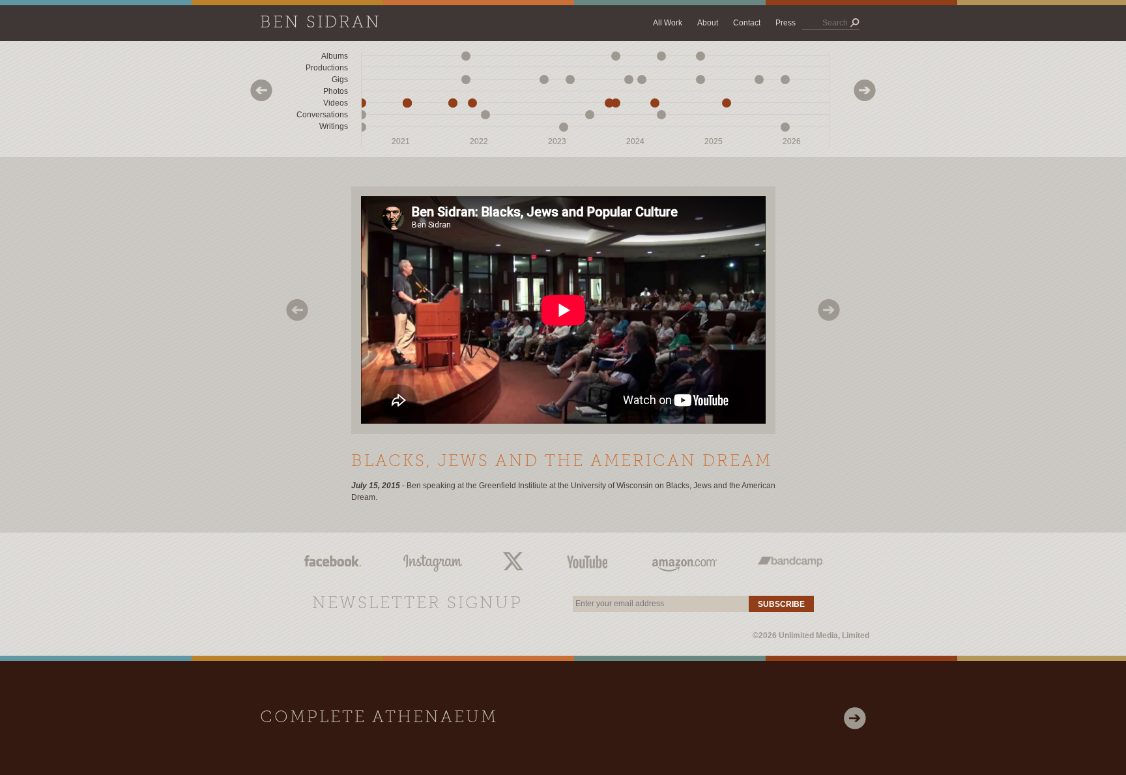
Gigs (340, 79)
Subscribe (781, 604)
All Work (667, 22)
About (707, 22)
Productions (327, 67)
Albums (334, 56)
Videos (335, 103)
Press (785, 22)
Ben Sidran (320, 23)
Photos (335, 91)
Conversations (322, 114)
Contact (746, 22)
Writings (333, 126)
